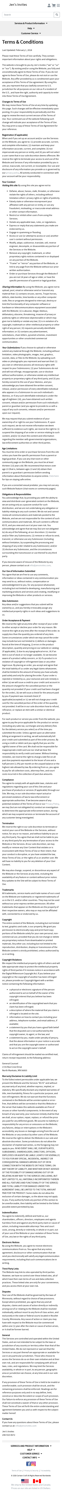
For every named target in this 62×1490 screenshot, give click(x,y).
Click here (54, 476)
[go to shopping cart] (54, 5)
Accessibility (45, 1471)
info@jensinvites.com (40, 565)
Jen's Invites (18, 4)
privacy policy (12, 172)
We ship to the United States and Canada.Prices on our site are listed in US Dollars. (31, 1486)
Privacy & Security (31, 1471)
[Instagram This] (33, 1464)
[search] (57, 14)
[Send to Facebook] (28, 1464)
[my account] (49, 5)
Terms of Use (17, 1471)
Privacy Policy (52, 803)
